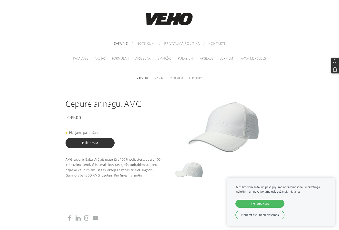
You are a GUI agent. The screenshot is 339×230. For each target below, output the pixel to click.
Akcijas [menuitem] (100, 58)
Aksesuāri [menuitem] (143, 58)
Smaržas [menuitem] (165, 58)
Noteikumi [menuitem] (146, 43)
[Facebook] (69, 218)
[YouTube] (95, 218)
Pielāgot (295, 191)
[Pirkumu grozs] (335, 69)
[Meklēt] (335, 62)
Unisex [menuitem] (159, 77)
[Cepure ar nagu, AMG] (189, 169)
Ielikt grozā (90, 143)
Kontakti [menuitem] (216, 43)
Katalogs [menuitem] (80, 58)
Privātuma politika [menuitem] (182, 43)
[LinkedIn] (78, 218)
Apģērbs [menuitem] (206, 58)
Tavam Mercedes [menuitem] (252, 58)
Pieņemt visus (260, 203)
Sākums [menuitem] (121, 43)
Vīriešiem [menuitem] (176, 77)
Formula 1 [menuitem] (120, 58)
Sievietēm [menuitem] (195, 77)
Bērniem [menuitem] (226, 58)
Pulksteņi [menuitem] (186, 58)
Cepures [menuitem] (142, 77)
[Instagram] (87, 218)
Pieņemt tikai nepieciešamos (260, 215)
